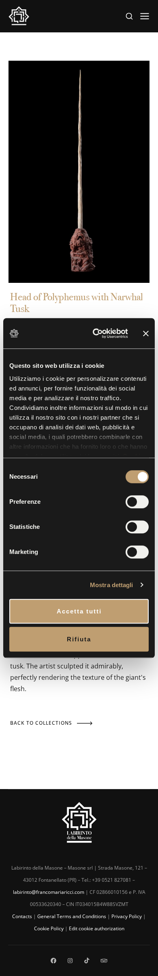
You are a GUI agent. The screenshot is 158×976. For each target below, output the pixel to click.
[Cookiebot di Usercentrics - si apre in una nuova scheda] (96, 333)
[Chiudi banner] (146, 333)
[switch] (137, 501)
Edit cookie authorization (96, 928)
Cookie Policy (49, 928)
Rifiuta (79, 639)
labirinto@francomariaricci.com (48, 892)
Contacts (22, 916)
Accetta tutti (79, 611)
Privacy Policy (126, 916)
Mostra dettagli (111, 584)
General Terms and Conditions (71, 916)
